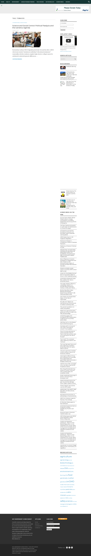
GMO (71, 481)
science (69, 501)
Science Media (60, 1)
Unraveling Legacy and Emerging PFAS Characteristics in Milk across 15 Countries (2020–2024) (68, 318)
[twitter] (67, 547)
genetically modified (67, 478)
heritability (72, 484)
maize (61, 486)
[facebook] (69, 547)
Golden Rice (63, 484)
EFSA (72, 468)
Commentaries (16, 22)
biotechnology (66, 463)
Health (8, 1)
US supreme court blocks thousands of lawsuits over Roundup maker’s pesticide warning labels (67, 232)
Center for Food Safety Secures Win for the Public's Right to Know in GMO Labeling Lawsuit (68, 275)
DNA (66, 468)
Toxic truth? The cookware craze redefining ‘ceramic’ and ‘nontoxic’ (68, 341)
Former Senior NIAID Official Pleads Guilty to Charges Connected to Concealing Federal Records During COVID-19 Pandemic (68, 220)
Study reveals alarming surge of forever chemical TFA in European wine (68, 377)
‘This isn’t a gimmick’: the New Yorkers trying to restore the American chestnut (68, 352)
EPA (72, 471)
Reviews (68, 1)
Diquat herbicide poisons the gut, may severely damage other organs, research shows (68, 382)
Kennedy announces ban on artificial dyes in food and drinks (68, 395)
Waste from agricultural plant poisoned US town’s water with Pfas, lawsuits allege (68, 312)
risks (66, 498)
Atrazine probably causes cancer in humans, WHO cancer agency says (68, 270)
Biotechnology (50, 1)
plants (73, 489)
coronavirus (63, 465)
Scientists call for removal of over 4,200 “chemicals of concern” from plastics (67, 328)
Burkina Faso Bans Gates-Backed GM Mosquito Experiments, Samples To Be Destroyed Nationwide (67, 292)
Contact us (37, 527)
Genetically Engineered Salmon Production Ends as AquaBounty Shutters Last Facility (68, 408)
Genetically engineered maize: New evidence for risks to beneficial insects (68, 280)
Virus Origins (40, 1)
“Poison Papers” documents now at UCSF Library (67, 386)
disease (62, 468)
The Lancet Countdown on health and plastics (67, 307)
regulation (69, 495)
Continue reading (17, 59)
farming (62, 475)
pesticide (69, 489)
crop (68, 465)
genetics (63, 481)
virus (61, 506)
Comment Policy (39, 525)
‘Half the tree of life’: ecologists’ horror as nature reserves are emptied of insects (68, 365)
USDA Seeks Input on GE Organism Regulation (66, 238)
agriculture (66, 456)
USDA (74, 504)
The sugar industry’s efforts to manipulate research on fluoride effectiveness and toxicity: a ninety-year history (68, 285)
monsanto (70, 486)
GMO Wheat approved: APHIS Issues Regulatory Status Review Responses (68, 418)
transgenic (69, 504)
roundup (70, 498)
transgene (63, 504)
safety (63, 501)
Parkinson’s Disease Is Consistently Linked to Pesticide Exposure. (68, 242)
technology (75, 501)
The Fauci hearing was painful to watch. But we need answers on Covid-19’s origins (68, 227)
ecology (69, 468)
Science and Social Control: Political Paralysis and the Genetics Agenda (33, 27)
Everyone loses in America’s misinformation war (67, 413)
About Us (37, 524)
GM (67, 482)
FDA (66, 475)
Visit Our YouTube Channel (65, 51)
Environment (15, 1)
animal (70, 460)
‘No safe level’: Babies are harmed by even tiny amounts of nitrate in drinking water (68, 303)
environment (65, 471)
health (68, 484)
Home (2, 1)
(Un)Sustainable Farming (27, 1)
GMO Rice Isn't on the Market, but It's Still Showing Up (68, 323)
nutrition (63, 489)
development (71, 465)
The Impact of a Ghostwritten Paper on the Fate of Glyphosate (68, 298)
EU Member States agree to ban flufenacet (67, 403)
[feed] (72, 547)
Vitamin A (65, 506)
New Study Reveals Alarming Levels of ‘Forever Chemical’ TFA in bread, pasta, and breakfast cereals (67, 371)
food (70, 475)
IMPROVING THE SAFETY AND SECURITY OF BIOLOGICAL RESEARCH (68, 391)
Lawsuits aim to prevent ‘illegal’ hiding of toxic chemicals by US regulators (68, 447)
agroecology (64, 460)
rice (73, 495)
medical (65, 486)
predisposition (63, 492)
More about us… (16, 538)
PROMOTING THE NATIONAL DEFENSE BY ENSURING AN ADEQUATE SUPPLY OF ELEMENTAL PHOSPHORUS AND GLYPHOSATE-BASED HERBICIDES (68, 253)
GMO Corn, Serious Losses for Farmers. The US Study (68, 399)
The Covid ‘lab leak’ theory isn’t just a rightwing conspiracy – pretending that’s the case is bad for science (68, 346)
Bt (72, 463)
